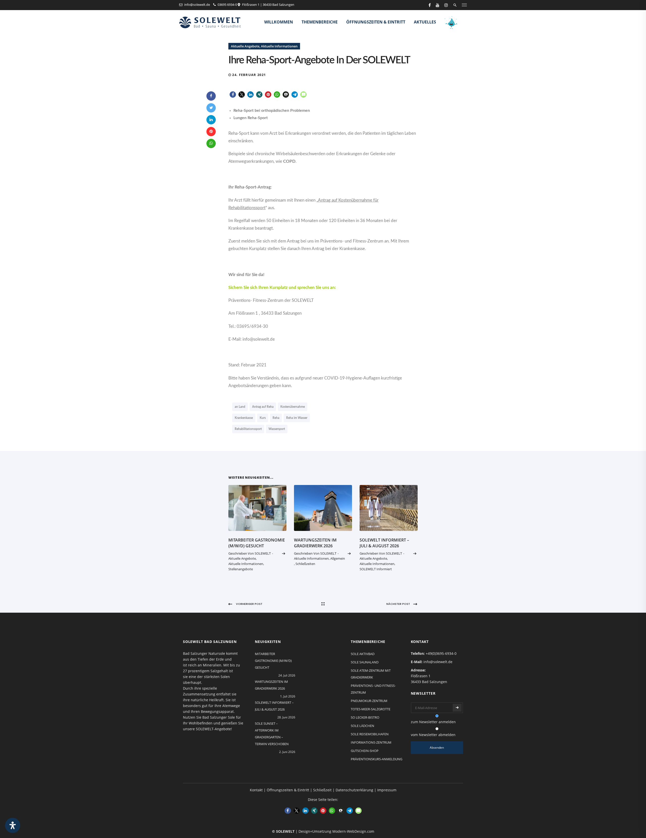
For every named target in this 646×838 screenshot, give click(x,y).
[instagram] (446, 5)
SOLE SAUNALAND (365, 662)
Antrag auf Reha (263, 406)
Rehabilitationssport (248, 428)
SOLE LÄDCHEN (362, 725)
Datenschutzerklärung (354, 790)
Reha (276, 417)
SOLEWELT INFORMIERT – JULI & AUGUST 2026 (384, 543)
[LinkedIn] (211, 119)
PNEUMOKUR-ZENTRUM (369, 700)
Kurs (263, 417)
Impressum (386, 790)
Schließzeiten (305, 564)
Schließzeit (322, 790)
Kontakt (256, 790)
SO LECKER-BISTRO (365, 717)
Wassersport (276, 428)
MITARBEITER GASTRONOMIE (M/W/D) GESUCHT (256, 543)
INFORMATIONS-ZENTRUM (371, 742)
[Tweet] (211, 108)
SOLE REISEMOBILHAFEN (370, 734)
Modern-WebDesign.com (353, 831)
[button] (233, 94)
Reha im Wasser (296, 417)
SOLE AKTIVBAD (362, 654)
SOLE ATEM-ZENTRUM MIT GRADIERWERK (371, 674)
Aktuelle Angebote (245, 46)
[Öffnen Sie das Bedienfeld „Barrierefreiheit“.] (12, 825)
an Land (240, 406)
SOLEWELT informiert (376, 569)
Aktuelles (425, 22)
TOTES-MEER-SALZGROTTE (370, 709)
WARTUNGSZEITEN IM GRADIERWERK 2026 (315, 543)
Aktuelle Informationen (279, 46)
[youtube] (437, 5)
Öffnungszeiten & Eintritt (375, 22)
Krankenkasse (244, 417)
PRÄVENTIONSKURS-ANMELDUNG (376, 759)
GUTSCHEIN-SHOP (365, 750)
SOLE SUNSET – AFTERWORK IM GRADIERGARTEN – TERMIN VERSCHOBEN (272, 733)
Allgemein (337, 558)
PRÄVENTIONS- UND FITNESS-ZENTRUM (373, 689)
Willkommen (278, 22)
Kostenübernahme (292, 406)
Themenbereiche (320, 22)
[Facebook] (211, 96)
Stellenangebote (240, 569)
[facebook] (429, 5)
